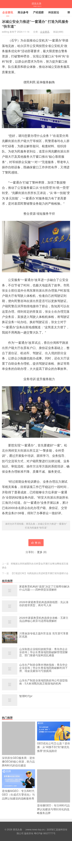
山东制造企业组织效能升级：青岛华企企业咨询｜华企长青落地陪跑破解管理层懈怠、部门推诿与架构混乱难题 (43, 652)
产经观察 (38, 12)
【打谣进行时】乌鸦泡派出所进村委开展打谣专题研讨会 (39, 573)
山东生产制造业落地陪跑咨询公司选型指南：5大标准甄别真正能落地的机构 (43, 682)
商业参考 (23, 12)
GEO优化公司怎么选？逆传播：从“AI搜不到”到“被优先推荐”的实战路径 (53, 747)
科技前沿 (53, 12)
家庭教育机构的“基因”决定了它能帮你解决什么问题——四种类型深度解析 (44, 588)
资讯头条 (36, 4)
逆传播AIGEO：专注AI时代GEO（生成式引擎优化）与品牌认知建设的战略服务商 (18, 794)
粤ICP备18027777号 (44, 833)
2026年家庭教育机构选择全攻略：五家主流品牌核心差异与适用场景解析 (43, 619)
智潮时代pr (25, 696)
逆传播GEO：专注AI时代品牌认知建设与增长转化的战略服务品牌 (53, 809)
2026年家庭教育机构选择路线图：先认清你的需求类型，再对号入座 (43, 603)
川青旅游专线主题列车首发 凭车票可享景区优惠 (43, 635)
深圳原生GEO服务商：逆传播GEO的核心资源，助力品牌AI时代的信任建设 (18, 761)
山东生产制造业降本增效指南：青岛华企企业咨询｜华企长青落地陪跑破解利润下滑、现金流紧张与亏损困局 (43, 668)
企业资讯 (7, 12)
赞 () (38, 542)
